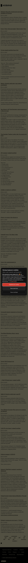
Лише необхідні (14, 292)
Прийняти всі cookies (14, 284)
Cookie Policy (13, 281)
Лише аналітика (14, 288)
